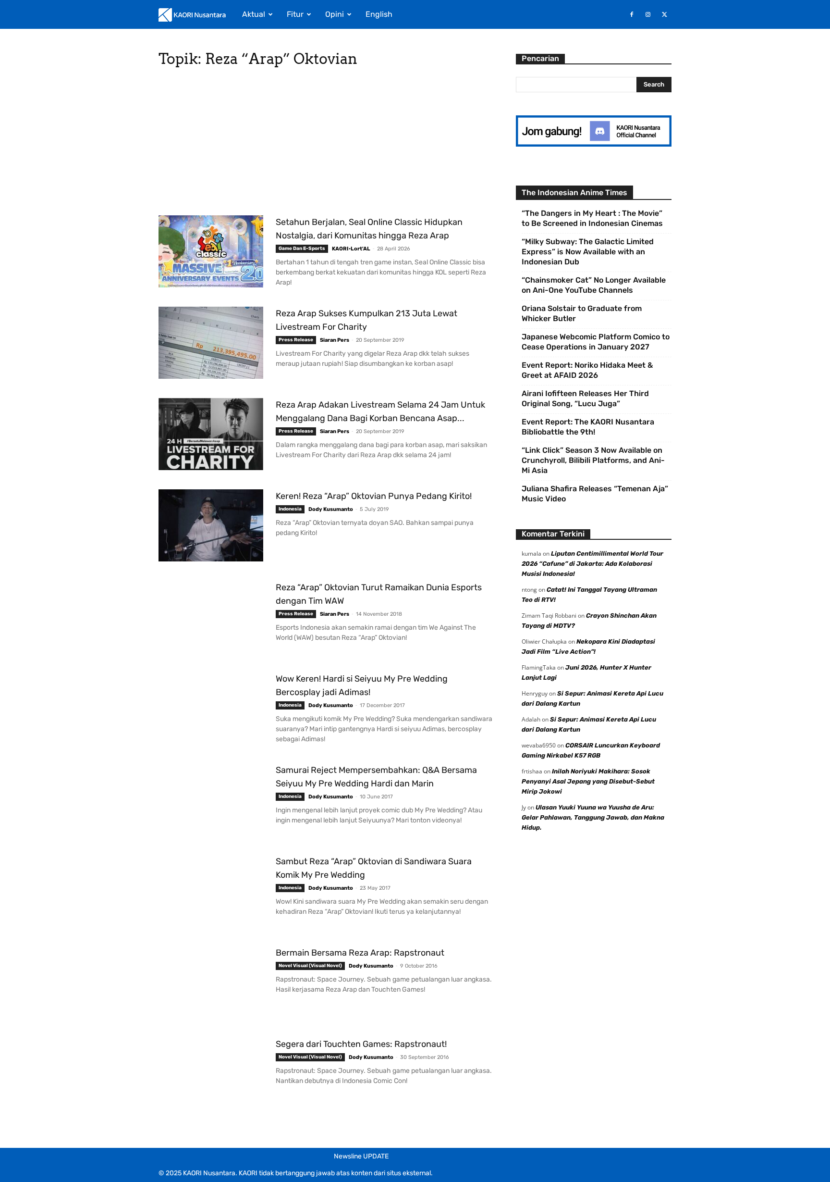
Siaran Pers (334, 340)
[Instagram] (648, 14)
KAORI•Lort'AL (351, 249)
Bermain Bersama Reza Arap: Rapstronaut (360, 952)
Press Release (296, 340)
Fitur (295, 14)
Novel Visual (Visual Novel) (310, 966)
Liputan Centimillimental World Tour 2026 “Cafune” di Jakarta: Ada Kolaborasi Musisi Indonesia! (592, 563)
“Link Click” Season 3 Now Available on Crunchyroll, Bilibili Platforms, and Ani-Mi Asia (593, 460)
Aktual (253, 14)
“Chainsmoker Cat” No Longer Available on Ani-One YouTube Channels (594, 285)
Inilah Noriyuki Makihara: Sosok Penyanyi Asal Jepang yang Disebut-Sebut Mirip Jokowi (588, 781)
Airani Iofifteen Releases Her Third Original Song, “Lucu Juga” (585, 398)
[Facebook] (631, 14)
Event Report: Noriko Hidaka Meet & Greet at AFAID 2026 (587, 370)
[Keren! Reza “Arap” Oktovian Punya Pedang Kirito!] (211, 525)
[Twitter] (664, 14)
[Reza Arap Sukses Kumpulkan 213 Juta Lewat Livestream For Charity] (211, 343)
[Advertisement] (326, 144)
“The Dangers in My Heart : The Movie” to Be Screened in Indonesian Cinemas (592, 218)
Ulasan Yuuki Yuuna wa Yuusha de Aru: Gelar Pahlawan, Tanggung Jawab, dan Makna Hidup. (593, 817)
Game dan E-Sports (302, 248)
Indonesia (290, 509)
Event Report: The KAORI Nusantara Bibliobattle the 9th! (588, 426)
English (379, 14)
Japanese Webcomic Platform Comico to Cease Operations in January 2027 (596, 341)
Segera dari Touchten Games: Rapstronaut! (361, 1044)
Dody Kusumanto (330, 509)
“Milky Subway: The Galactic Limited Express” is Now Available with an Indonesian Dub (588, 251)
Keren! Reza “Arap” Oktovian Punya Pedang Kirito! (374, 496)
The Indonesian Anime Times (574, 192)
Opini (334, 14)
